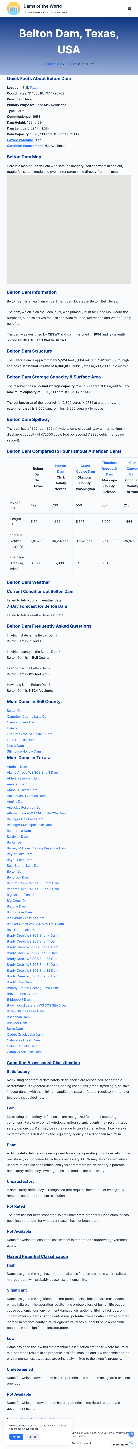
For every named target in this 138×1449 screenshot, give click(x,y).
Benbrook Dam (18, 877)
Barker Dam (16, 842)
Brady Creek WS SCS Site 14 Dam (32, 935)
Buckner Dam (17, 1023)
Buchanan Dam (18, 1017)
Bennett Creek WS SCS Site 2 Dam (33, 883)
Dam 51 (12, 728)
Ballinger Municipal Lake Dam (29, 825)
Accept (16, 1436)
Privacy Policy (89, 1432)
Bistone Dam (16, 906)
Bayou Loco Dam (19, 860)
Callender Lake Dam (22, 1046)
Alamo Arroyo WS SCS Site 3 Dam (32, 772)
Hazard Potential (20, 140)
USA (59, 64)
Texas (69, 64)
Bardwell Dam (17, 837)
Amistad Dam (17, 784)
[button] (69, 635)
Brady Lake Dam (19, 982)
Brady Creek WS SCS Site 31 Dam (32, 965)
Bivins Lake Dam (19, 912)
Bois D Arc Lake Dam (23, 930)
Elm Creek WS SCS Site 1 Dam (29, 734)
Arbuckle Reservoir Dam (25, 807)
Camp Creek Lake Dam (24, 1052)
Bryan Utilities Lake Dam (25, 1011)
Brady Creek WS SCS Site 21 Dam (32, 953)
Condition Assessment (25, 146)
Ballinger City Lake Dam (25, 819)
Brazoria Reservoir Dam (24, 994)
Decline (32, 1436)
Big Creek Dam (18, 901)
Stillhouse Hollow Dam (24, 751)
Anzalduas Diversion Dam (26, 796)
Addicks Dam (17, 767)
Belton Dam (15, 711)
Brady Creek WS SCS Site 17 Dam (32, 941)
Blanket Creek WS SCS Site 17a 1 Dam (35, 924)
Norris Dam (15, 746)
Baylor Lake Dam (19, 854)
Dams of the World (43, 6)
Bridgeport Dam (19, 999)
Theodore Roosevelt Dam (109, 468)
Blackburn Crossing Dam (25, 918)
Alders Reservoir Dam (23, 778)
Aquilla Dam (16, 802)
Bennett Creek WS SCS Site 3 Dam (33, 889)
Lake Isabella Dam (21, 740)
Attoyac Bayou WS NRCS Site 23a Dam (36, 813)
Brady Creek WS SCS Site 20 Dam (32, 947)
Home (48, 64)
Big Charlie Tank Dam (23, 895)
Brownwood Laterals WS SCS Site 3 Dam (38, 1005)
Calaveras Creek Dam (23, 1040)
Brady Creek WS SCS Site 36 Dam (32, 976)
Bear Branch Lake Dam (24, 866)
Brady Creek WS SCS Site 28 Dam (32, 959)
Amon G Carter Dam (22, 790)
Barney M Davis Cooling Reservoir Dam (36, 848)
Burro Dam (15, 1029)
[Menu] (129, 8)
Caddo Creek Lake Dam (25, 1034)
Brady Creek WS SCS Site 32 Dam (32, 970)
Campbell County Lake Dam (28, 716)
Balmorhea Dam (19, 831)
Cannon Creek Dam (21, 722)
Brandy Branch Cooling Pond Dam (32, 988)
